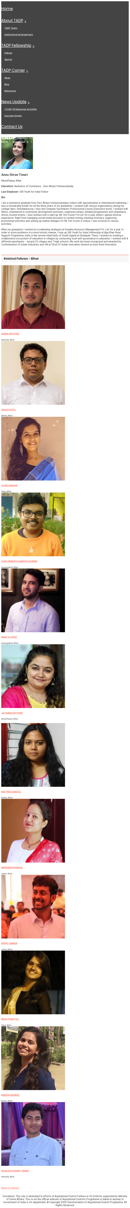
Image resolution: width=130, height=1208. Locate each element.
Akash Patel (8, 410)
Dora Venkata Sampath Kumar (19, 561)
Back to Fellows (10, 1187)
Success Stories (13, 115)
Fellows (8, 53)
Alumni (8, 59)
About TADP (12, 20)
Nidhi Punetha (9, 1019)
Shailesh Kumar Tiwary (15, 1171)
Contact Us (12, 126)
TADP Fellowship (16, 45)
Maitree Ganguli (11, 792)
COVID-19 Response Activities (20, 109)
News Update (13, 101)
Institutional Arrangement (18, 34)
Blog (6, 84)
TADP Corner (13, 70)
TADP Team (10, 28)
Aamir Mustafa (10, 334)
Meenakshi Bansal (12, 867)
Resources (10, 90)
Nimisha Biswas (10, 1095)
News (7, 77)
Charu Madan (9, 485)
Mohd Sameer (9, 943)
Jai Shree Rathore (12, 713)
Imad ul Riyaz (9, 637)
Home (7, 8)
